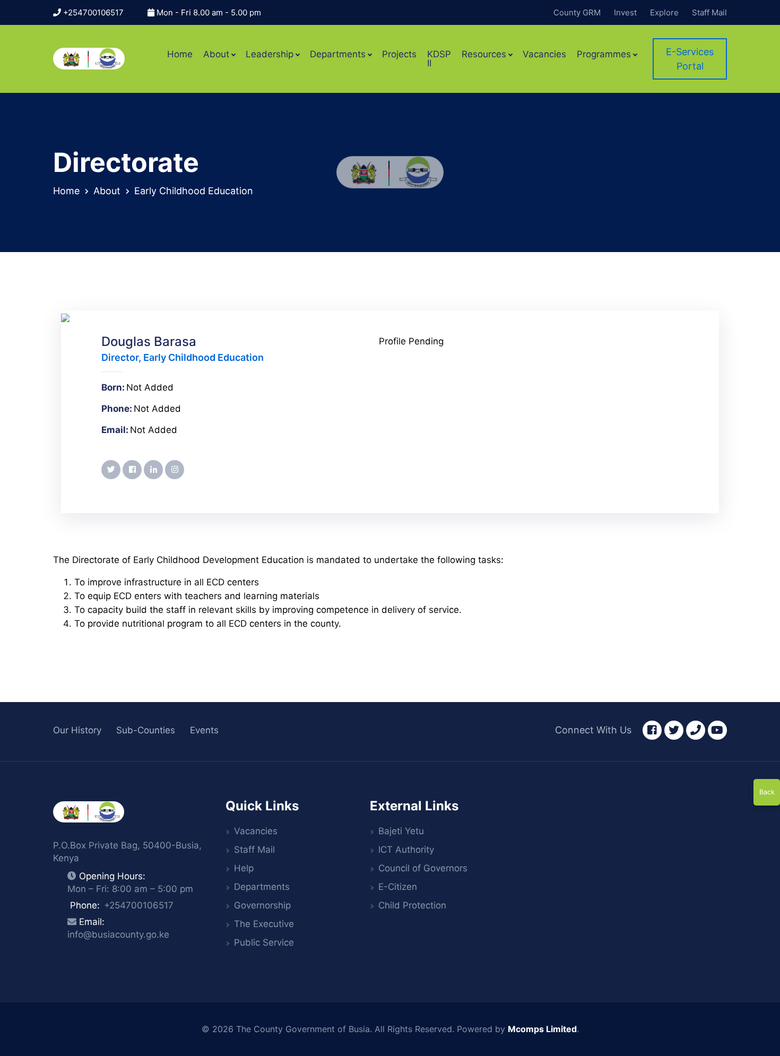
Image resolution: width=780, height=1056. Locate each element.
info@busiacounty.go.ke (118, 934)
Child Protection (412, 905)
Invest (625, 12)
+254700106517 (92, 12)
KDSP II (439, 59)
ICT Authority (406, 849)
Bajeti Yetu (401, 831)
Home (180, 54)
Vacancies (544, 54)
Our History (77, 730)
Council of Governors (422, 868)
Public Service (264, 942)
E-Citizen (397, 886)
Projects (399, 54)
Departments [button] (338, 54)
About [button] (216, 54)
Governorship (262, 905)
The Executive (264, 924)
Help (244, 868)
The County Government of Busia (303, 1029)
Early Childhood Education (193, 190)
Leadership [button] (269, 54)
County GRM (577, 12)
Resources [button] (484, 54)
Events (204, 730)
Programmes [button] (604, 54)
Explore (664, 12)
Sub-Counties (145, 730)
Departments (262, 886)
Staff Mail (709, 12)
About (106, 190)
